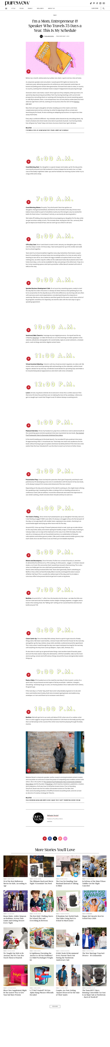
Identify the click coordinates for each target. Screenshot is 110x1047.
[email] (3, 41)
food (22, 8)
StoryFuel (35, 338)
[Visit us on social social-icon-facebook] (97, 3)
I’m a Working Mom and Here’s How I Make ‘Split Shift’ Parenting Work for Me (53, 800)
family (30, 8)
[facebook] (3, 27)
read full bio (49, 821)
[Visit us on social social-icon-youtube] (104, 3)
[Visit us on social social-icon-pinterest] (94, 3)
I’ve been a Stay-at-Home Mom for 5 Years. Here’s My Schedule (47, 130)
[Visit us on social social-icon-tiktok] (91, 3)
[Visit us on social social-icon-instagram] (100, 3)
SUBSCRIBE (95, 8)
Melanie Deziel (49, 36)
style (13, 8)
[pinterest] (3, 22)
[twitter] (3, 32)
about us (51, 8)
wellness (40, 8)
